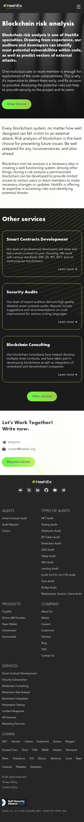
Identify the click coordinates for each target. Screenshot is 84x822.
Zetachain (36, 767)
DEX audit (47, 562)
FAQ (44, 649)
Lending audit (49, 569)
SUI (32, 758)
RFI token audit (50, 537)
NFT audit (47, 518)
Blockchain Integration (15, 698)
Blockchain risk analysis (16, 692)
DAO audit (47, 550)
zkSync (42, 758)
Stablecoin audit (51, 531)
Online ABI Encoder (13, 618)
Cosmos (7, 767)
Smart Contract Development (19, 673)
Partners (46, 637)
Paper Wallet (9, 624)
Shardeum (19, 758)
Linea (68, 758)
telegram (14, 442)
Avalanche (43, 741)
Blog (44, 643)
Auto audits (9, 637)
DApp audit (48, 556)
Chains (6, 531)
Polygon (70, 741)
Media (45, 618)
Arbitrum (56, 758)
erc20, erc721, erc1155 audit (58, 575)
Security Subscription (14, 680)
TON (34, 750)
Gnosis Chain (9, 750)
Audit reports (10, 524)
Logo (12, 6)
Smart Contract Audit (14, 518)
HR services (9, 717)
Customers (47, 630)
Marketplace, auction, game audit (61, 594)
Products (11, 604)
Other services (42, 396)
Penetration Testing (13, 705)
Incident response (13, 711)
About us (46, 611)
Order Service (16, 104)
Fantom (16, 741)
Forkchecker (9, 630)
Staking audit (49, 524)
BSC (4, 741)
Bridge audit (49, 587)
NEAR (45, 750)
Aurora (57, 741)
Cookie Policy (10, 787)
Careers (45, 624)
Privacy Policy (9, 782)
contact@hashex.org (21, 449)
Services (10, 666)
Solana (29, 741)
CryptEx (7, 611)
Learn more (66, 269)
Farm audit (47, 581)
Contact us (47, 656)
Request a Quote (18, 461)
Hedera (57, 750)
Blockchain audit (51, 543)
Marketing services (13, 724)
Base (79, 758)
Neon (5, 758)
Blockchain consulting (15, 686)
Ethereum (72, 750)
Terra (25, 750)
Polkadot (21, 767)
